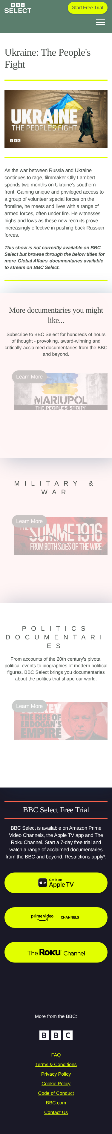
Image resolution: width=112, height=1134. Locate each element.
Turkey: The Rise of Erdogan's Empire (58, 743)
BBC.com (56, 1103)
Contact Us (56, 1112)
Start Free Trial (87, 7)
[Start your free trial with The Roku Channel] (56, 952)
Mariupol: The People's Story (48, 414)
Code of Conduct (56, 1093)
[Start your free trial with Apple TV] (56, 882)
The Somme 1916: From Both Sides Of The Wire (60, 561)
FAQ (56, 1055)
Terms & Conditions (56, 1064)
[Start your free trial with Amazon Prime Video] (56, 917)
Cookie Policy (56, 1083)
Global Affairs (32, 261)
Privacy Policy (56, 1074)
